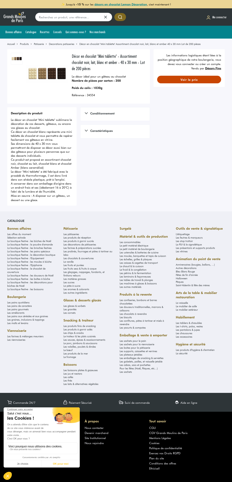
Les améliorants (15, 312)
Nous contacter (94, 428)
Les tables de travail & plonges (136, 280)
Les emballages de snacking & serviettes (141, 358)
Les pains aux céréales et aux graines (27, 316)
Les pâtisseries (71, 234)
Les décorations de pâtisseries (79, 244)
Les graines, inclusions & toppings (25, 319)
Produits (24, 44)
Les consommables (130, 242)
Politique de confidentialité (165, 448)
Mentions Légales (160, 438)
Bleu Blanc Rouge (185, 271)
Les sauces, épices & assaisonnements (84, 339)
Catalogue (15, 221)
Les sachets (126, 372)
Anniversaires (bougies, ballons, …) (195, 264)
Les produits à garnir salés (77, 329)
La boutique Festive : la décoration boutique (31, 254)
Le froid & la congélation (133, 269)
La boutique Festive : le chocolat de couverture (26, 270)
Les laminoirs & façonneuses (135, 276)
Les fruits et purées (73, 265)
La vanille (68, 261)
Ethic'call (154, 468)
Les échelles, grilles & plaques (136, 259)
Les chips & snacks (73, 333)
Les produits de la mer (75, 353)
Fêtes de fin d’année (187, 275)
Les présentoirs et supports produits (195, 248)
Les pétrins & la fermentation (135, 273)
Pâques (180, 281)
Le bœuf (67, 350)
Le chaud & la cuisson (132, 266)
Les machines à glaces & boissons (138, 283)
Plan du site (156, 458)
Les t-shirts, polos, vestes (189, 326)
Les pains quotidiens (18, 302)
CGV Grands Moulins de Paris (168, 433)
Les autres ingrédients (75, 292)
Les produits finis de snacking (79, 326)
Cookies (154, 443)
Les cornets (69, 312)
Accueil (11, 44)
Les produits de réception (77, 237)
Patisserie (39, 44)
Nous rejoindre (94, 443)
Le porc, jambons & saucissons (80, 343)
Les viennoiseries (16, 339)
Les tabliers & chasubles (189, 323)
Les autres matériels (130, 287)
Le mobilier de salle (186, 306)
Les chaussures (184, 333)
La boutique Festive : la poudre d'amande (30, 244)
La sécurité (181, 353)
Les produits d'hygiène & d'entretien (195, 350)
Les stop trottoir (184, 241)
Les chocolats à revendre (133, 314)
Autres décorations (186, 268)
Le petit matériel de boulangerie (137, 249)
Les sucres (68, 282)
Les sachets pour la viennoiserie (137, 344)
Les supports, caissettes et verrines (138, 351)
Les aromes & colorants (76, 289)
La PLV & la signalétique (189, 244)
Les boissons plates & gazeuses (80, 370)
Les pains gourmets (18, 309)
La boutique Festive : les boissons (25, 289)
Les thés (67, 380)
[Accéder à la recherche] (120, 17)
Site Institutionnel (95, 438)
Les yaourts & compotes (133, 327)
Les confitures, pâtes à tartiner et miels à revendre (142, 322)
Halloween (181, 278)
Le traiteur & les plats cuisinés (79, 336)
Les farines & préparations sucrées (82, 248)
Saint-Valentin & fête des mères (193, 285)
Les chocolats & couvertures (78, 258)
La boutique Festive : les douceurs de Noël (30, 275)
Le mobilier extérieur (187, 309)
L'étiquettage (183, 234)
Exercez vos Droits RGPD (165, 453)
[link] (12, 44)
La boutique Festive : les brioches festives (29, 248)
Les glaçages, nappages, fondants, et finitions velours (84, 273)
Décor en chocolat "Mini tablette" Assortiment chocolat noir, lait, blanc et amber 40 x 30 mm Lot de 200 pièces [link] (140, 44)
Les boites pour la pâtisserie (135, 347)
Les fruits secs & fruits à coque (79, 268)
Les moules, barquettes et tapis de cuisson (143, 256)
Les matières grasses (74, 279)
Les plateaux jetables (131, 354)
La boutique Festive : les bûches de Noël (29, 241)
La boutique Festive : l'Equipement (25, 258)
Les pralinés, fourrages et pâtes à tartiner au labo (87, 253)
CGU (152, 428)
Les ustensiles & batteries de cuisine (139, 252)
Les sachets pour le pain (133, 341)
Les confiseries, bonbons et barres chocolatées (138, 301)
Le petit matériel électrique (134, 245)
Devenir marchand (96, 433)
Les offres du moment (19, 234)
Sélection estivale (16, 237)
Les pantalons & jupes (188, 329)
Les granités (69, 309)
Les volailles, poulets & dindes (79, 346)
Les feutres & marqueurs (189, 237)
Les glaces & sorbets (74, 306)
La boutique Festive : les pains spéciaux (28, 251)
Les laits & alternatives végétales (80, 384)
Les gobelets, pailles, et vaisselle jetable (141, 361)
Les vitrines (182, 251)
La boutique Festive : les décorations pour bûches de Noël (30, 284)
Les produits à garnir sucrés (78, 241)
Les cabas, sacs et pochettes (135, 365)
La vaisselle (182, 302)
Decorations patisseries (61, 44)
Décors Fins (213, 68)
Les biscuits (126, 317)
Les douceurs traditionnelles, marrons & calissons (141, 308)
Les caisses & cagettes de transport (139, 262)
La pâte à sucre (71, 285)
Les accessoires (184, 336)
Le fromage (69, 357)
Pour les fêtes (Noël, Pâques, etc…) (139, 368)
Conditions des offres (162, 463)
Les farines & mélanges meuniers (25, 336)
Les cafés (68, 377)
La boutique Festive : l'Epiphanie (24, 265)
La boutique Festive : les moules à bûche (29, 261)
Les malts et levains (17, 323)
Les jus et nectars (72, 373)
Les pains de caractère (19, 306)
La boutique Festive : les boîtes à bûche (28, 279)
